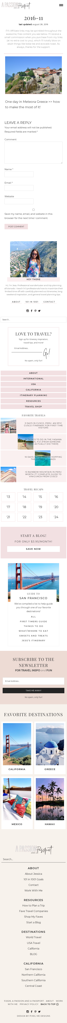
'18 (24, 507)
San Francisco (33, 969)
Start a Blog (33, 922)
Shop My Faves (33, 916)
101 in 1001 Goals (33, 879)
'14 (24, 497)
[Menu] (60, 5)
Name (9, 169)
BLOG (33, 954)
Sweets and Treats (33, 635)
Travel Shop (33, 406)
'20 (56, 507)
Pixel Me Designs (40, 1016)
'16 (56, 497)
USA (33, 384)
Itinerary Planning (33, 395)
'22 (24, 517)
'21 (8, 517)
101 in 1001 (32, 302)
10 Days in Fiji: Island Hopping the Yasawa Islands (43, 458)
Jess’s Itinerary (33, 640)
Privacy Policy (29, 1004)
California (33, 390)
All (33, 616)
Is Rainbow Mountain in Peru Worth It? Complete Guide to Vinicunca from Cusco (43, 474)
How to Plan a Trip (33, 905)
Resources (33, 401)
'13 (8, 497)
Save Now (33, 549)
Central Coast (33, 985)
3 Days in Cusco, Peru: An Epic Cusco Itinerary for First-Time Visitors (43, 425)
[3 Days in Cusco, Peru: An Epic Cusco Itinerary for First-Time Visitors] (9, 426)
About (16, 302)
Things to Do (33, 626)
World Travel (33, 937)
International (33, 378)
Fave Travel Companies (33, 911)
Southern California (33, 980)
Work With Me (33, 890)
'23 (40, 517)
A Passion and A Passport (15, 4)
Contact (49, 302)
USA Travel (33, 943)
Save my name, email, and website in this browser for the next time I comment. (28, 215)
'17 (8, 507)
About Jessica (33, 873)
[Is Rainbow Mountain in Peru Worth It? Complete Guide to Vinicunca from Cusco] (9, 475)
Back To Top (48, 1004)
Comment (11, 139)
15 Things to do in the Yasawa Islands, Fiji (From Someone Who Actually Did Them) (43, 441)
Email (9, 182)
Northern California (33, 974)
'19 (40, 507)
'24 (56, 517)
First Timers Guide (33, 621)
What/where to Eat (33, 631)
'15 (40, 497)
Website (9, 196)
